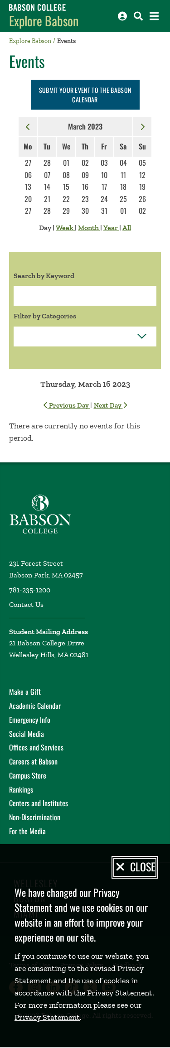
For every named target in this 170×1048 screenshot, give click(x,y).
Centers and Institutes (38, 803)
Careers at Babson (33, 761)
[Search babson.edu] (138, 16)
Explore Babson (43, 20)
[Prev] (28, 126)
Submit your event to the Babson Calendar (85, 94)
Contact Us (26, 604)
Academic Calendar (35, 705)
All (126, 227)
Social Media (26, 733)
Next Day (108, 405)
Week (65, 227)
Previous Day (69, 405)
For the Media (27, 831)
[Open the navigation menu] (154, 16)
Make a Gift (25, 691)
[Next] (142, 126)
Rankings (21, 789)
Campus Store (27, 775)
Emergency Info (29, 719)
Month (89, 227)
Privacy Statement (47, 1017)
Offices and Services (36, 747)
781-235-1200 (29, 590)
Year (111, 227)
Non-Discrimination (34, 817)
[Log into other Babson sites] (122, 16)
